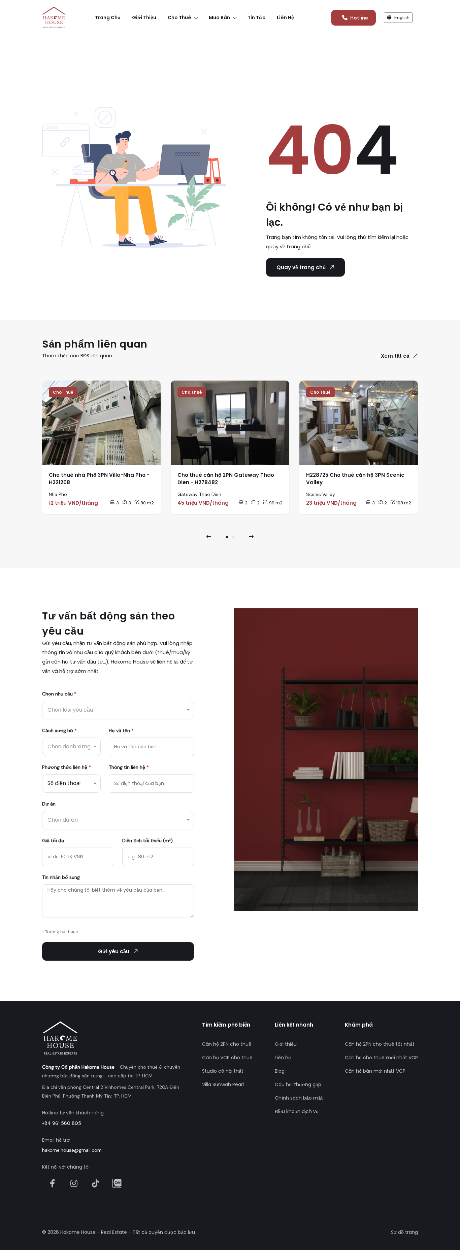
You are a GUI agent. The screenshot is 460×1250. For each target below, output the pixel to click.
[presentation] (208, 536)
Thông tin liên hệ (129, 767)
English (401, 17)
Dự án (49, 804)
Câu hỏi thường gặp (298, 1084)
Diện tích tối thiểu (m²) (147, 840)
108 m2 (403, 503)
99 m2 (276, 503)
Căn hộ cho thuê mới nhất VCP (381, 1057)
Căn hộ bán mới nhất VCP (375, 1071)
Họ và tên (121, 730)
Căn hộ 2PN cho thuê (227, 1044)
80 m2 (147, 503)
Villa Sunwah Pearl (223, 1084)
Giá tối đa (53, 840)
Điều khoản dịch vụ (297, 1111)
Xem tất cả (395, 355)
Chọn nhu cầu (59, 694)
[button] (227, 537)
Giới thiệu (286, 1044)
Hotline (359, 17)
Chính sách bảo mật (299, 1098)
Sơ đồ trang (404, 1232)
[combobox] (118, 710)
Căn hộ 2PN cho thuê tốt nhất (380, 1044)
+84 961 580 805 (61, 1123)
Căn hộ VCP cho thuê (227, 1057)
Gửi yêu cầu (113, 951)
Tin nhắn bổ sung (61, 877)
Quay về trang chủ (301, 267)
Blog (280, 1071)
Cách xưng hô (59, 730)
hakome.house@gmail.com (72, 1150)
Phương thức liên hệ (66, 767)
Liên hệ (283, 1057)
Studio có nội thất (222, 1071)
